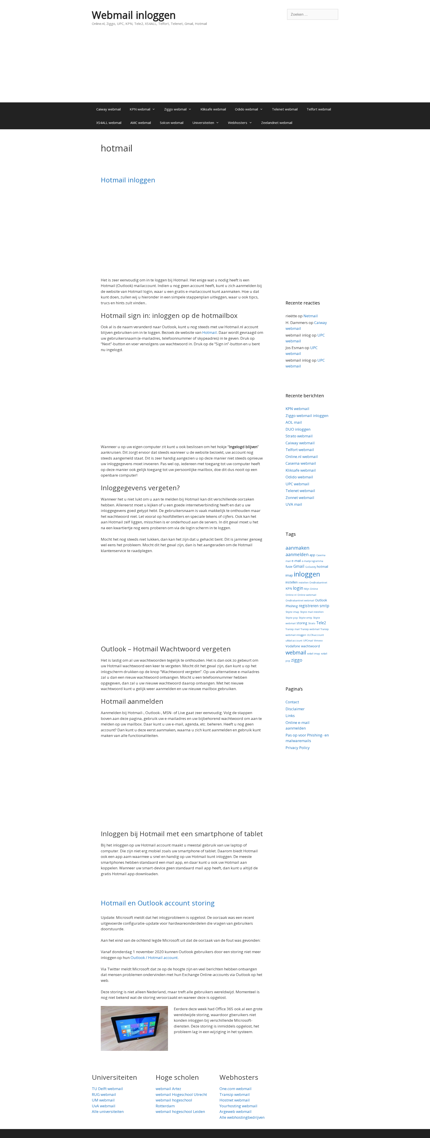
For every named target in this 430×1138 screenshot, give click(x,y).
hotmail (322, 566)
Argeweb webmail (235, 1111)
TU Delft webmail (107, 1088)
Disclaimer (295, 708)
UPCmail (308, 640)
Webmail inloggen (134, 15)
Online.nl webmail (302, 456)
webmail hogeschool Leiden (180, 1111)
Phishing (292, 606)
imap (289, 575)
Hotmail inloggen (128, 179)
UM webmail (103, 1100)
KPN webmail (140, 109)
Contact (292, 701)
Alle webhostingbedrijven (241, 1117)
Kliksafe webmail (213, 109)
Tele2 (321, 622)
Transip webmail (310, 629)
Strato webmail (299, 435)
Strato (311, 623)
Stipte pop (292, 617)
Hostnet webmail (234, 1100)
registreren (309, 605)
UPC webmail (297, 483)
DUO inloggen (298, 429)
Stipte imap (292, 611)
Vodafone (293, 646)
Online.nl (291, 594)
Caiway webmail (108, 109)
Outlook (321, 600)
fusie (289, 566)
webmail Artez (168, 1088)
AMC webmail (140, 122)
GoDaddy (310, 566)
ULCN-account (315, 635)
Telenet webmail (285, 109)
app (312, 555)
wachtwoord (310, 646)
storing (302, 623)
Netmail (310, 315)
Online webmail (306, 594)
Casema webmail (301, 463)
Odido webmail (246, 109)
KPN (289, 588)
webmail (296, 652)
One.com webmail (235, 1088)
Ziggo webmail (175, 109)
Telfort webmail (319, 109)
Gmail (298, 566)
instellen (292, 582)
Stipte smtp (305, 617)
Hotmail (209, 332)
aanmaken (298, 547)
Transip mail (293, 629)
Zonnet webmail (300, 497)
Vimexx (318, 640)
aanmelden (297, 554)
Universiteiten (203, 122)
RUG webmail (104, 1094)
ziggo (296, 660)
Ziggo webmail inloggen (307, 415)
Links (290, 715)
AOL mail (294, 422)
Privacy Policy (298, 747)
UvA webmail (103, 1105)
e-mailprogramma (312, 561)
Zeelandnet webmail (276, 122)
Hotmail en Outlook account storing (158, 902)
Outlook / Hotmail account (154, 957)
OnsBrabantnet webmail (300, 600)
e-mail (296, 560)
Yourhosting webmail (238, 1105)
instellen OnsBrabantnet (313, 582)
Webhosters (237, 122)
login (298, 588)
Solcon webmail (171, 122)
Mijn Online (311, 588)
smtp (324, 605)
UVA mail (294, 504)
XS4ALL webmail (108, 122)
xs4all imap (313, 653)
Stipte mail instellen (312, 611)
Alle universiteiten (108, 1111)
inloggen (307, 574)
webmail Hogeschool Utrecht (181, 1094)
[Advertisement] (215, 68)
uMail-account (294, 640)
